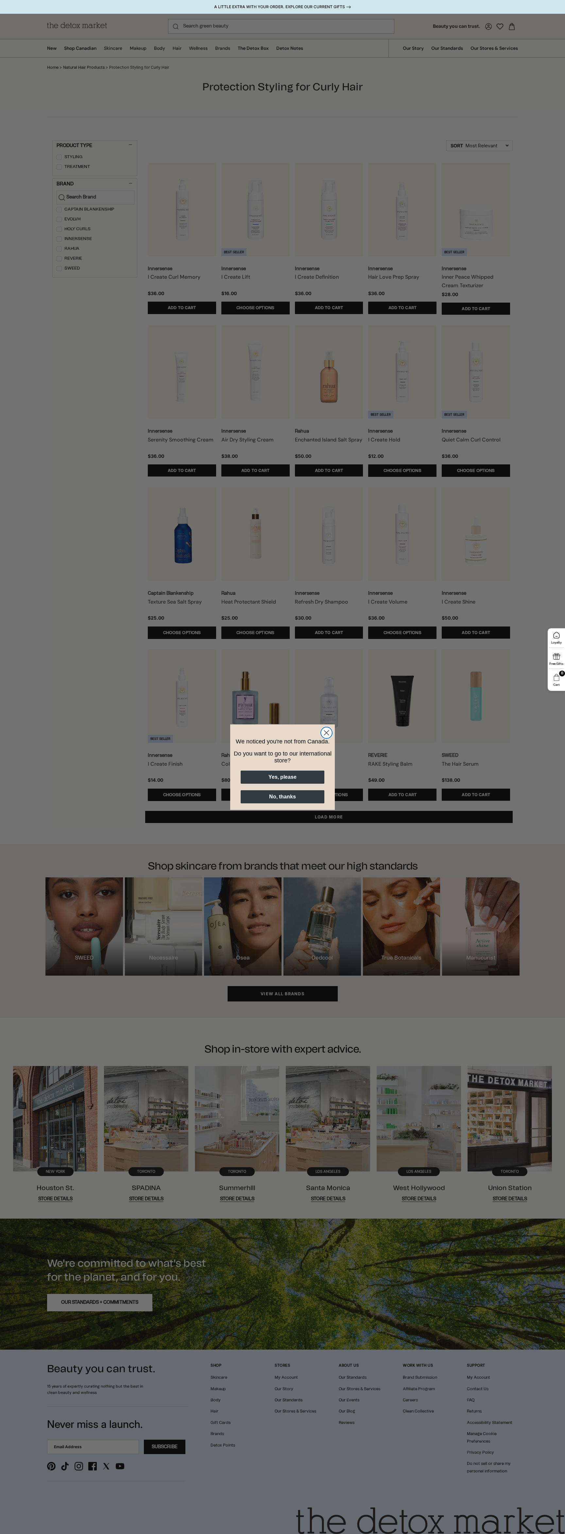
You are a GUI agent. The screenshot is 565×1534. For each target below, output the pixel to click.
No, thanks (282, 796)
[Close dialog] (326, 733)
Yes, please (282, 777)
